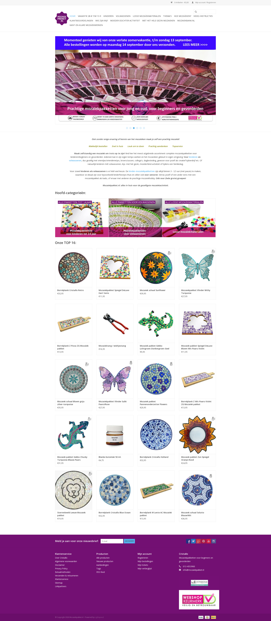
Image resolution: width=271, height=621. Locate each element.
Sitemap (59, 582)
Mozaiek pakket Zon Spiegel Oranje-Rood (195, 458)
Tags (98, 568)
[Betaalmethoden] (200, 617)
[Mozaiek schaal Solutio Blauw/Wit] (197, 490)
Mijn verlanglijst (145, 568)
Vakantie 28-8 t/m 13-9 (89, 16)
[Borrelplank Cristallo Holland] (156, 434)
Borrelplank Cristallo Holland (154, 457)
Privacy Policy (61, 568)
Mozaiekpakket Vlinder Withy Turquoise (195, 291)
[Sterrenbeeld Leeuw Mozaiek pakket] (73, 490)
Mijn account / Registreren (205, 2)
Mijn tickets (143, 565)
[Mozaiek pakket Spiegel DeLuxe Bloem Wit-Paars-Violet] (197, 323)
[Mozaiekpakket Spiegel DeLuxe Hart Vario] (115, 267)
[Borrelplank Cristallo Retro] (73, 267)
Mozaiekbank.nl (186, 20)
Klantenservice (61, 579)
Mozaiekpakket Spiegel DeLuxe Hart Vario (114, 291)
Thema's (167, 16)
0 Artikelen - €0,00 (181, 2)
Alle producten (103, 557)
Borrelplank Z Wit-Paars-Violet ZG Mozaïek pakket (196, 403)
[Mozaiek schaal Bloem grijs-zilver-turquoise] (73, 378)
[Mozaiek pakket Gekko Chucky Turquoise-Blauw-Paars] (73, 434)
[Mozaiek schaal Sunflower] (156, 267)
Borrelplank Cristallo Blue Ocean (115, 512)
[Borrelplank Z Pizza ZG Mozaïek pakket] (73, 323)
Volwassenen (123, 16)
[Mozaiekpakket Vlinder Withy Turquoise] (197, 267)
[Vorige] (61, 80)
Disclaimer (60, 565)
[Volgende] (210, 80)
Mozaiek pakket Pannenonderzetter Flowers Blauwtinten (153, 403)
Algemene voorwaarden (66, 561)
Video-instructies (203, 16)
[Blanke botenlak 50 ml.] (115, 434)
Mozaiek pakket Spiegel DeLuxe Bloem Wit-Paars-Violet (196, 347)
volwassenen (75, 160)
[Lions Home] (197, 583)
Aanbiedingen (102, 565)
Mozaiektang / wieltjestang (112, 345)
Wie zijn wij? (101, 20)
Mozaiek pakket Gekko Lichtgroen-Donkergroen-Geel (154, 347)
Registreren (143, 557)
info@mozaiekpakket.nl (193, 570)
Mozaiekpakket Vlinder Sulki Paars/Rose (113, 403)
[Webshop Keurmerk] (197, 599)
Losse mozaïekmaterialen (147, 16)
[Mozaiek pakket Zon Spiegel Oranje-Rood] (197, 434)
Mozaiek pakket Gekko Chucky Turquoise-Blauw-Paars (72, 458)
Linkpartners (60, 586)
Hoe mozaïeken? (182, 16)
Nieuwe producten (104, 561)
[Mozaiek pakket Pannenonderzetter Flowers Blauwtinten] (156, 378)
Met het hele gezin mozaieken (158, 20)
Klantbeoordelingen (81, 20)
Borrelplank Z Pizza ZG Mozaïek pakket (72, 347)
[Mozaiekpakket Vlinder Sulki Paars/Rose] (115, 378)
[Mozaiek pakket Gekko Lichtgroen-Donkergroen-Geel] (156, 323)
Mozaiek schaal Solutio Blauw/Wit (192, 514)
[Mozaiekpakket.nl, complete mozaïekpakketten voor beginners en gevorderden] (62, 18)
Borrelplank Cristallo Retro (70, 290)
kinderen (193, 157)
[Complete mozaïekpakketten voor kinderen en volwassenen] (135, 80)
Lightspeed (99, 617)
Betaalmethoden (62, 572)
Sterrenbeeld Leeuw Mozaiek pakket (71, 514)
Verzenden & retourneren (66, 575)
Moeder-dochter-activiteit (125, 20)
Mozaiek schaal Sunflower (152, 290)
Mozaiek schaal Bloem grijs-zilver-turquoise (71, 403)
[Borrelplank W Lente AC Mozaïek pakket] (156, 490)
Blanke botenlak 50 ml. (110, 457)
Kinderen (108, 16)
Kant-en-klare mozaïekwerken (86, 25)
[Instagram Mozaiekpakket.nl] (213, 541)
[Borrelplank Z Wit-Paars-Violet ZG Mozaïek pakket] (197, 378)
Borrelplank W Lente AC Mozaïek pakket (156, 514)
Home (73, 16)
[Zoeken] (194, 11)
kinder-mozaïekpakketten (142, 171)
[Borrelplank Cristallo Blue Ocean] (115, 490)
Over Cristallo (61, 557)
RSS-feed (100, 572)
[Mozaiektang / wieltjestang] (115, 323)
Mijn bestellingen (145, 561)
